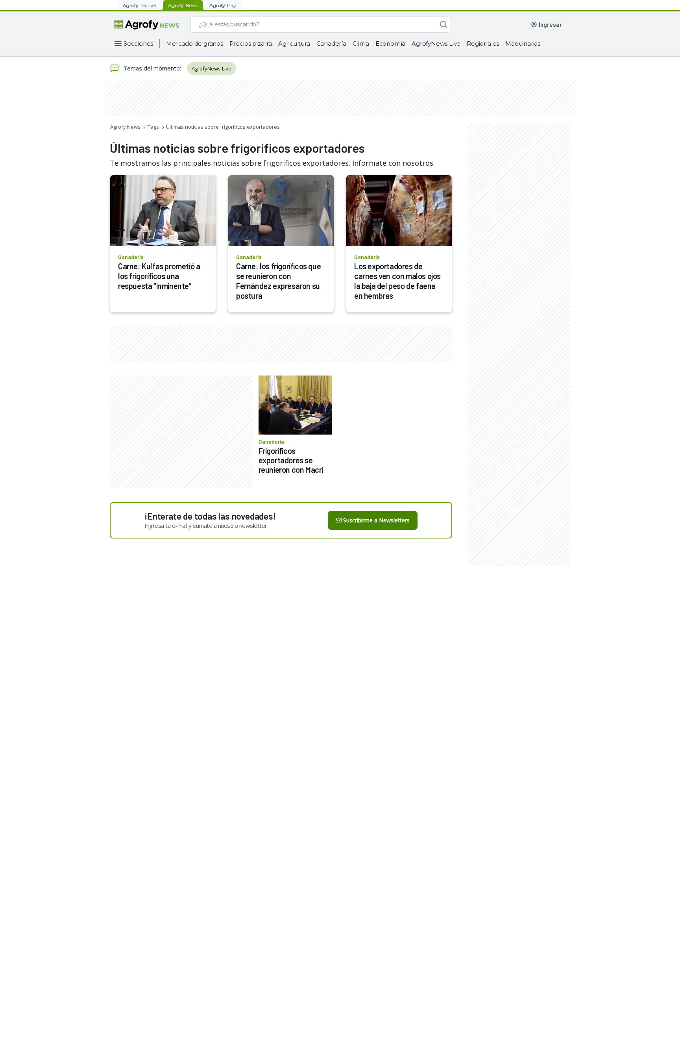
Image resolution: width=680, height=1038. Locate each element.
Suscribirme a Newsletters (376, 520)
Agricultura (294, 43)
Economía (390, 43)
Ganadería (331, 43)
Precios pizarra (250, 43)
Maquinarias (522, 43)
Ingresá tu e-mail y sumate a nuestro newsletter (205, 525)
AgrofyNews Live (436, 43)
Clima (361, 43)
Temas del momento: (152, 68)
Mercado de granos (194, 43)
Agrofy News (125, 127)
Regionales (483, 43)
